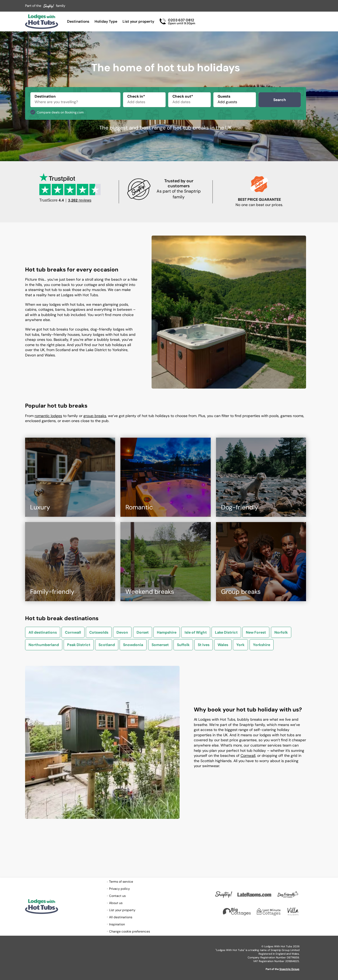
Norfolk (281, 632)
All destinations (43, 632)
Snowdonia (133, 644)
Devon (122, 632)
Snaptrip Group (289, 969)
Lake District (226, 632)
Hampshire (166, 632)
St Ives (203, 644)
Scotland (106, 644)
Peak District (78, 644)
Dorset (143, 632)
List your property (138, 21)
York (240, 644)
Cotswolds (98, 632)
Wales (223, 644)
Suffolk (183, 644)
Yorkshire (261, 644)
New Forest (256, 632)
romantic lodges (48, 415)
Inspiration (117, 924)
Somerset (160, 644)
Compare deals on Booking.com (60, 112)
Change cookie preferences (129, 931)
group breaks (94, 415)
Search (279, 99)
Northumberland (44, 644)
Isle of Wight (196, 632)
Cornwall (73, 632)
